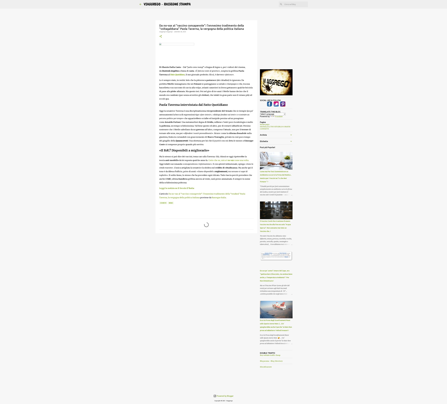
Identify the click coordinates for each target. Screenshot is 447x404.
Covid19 (163, 203)
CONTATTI (264, 129)
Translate (279, 116)
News (171, 203)
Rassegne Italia (219, 197)
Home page (264, 124)
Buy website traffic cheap (270, 355)
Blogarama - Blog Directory (271, 361)
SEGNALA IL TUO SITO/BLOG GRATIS (275, 127)
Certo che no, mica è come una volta (228, 160)
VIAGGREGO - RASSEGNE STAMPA (167, 4)
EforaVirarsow (266, 367)
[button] (160, 36)
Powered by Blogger (225, 396)
